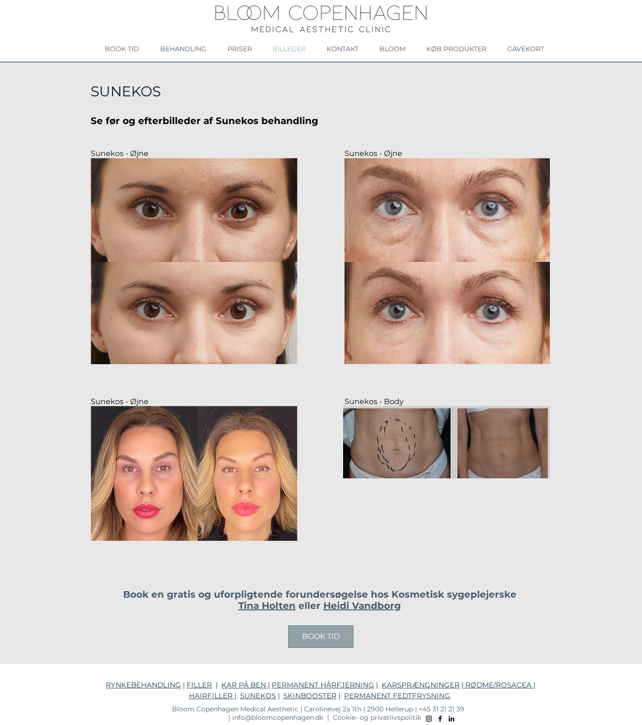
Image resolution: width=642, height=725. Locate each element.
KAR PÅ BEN (244, 684)
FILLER (199, 684)
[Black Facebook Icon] (440, 719)
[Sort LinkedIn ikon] (451, 719)
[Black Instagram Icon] (429, 719)
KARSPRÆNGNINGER (421, 684)
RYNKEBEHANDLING (143, 684)
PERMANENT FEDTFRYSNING (397, 695)
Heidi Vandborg (362, 605)
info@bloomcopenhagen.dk (276, 717)
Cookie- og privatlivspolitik (378, 717)
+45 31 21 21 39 (444, 709)
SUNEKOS (258, 695)
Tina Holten (267, 605)
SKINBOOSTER (310, 695)
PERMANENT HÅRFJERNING (323, 684)
